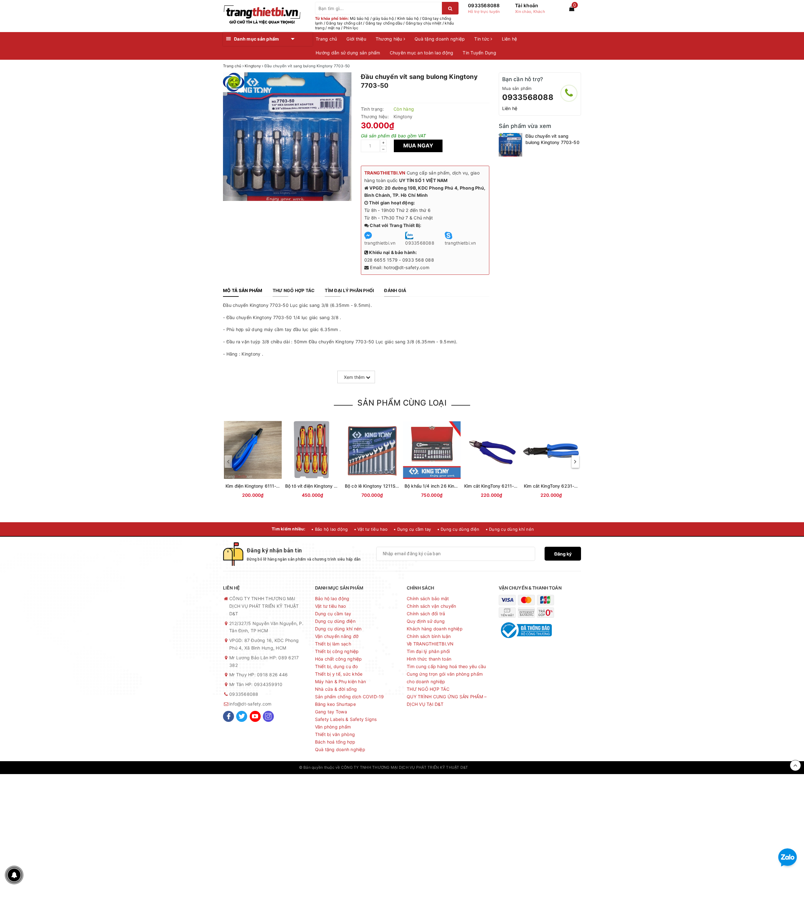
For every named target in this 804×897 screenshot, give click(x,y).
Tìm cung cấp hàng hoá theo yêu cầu (446, 666)
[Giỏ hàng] (571, 8)
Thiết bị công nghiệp (337, 651)
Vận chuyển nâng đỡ (337, 636)
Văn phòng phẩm (333, 726)
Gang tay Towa (331, 711)
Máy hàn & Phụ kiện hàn (340, 681)
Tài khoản (526, 5)
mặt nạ (334, 27)
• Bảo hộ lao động (329, 529)
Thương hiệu (390, 39)
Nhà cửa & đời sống (336, 689)
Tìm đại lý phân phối (428, 651)
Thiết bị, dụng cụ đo (336, 666)
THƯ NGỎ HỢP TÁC (428, 689)
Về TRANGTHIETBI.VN (430, 643)
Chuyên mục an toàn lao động (422, 52)
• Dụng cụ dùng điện (458, 529)
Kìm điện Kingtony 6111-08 (253, 486)
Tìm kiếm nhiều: (288, 528)
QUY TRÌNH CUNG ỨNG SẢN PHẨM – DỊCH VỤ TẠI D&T (446, 700)
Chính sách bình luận (429, 636)
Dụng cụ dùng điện (335, 621)
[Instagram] (268, 716)
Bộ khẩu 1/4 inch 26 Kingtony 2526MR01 (448, 486)
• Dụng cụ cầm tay (412, 529)
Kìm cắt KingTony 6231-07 (551, 486)
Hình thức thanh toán (429, 659)
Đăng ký (563, 553)
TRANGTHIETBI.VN (384, 172)
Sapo (500, 767)
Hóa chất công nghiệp (338, 659)
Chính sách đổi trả (426, 613)
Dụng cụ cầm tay (333, 613)
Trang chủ (326, 39)
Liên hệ (509, 39)
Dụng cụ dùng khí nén (338, 628)
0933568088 (484, 5)
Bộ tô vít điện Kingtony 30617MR (319, 486)
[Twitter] (241, 716)
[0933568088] (569, 93)
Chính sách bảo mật (428, 598)
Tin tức (482, 39)
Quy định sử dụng (426, 621)
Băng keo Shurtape (335, 704)
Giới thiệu (356, 39)
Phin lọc (351, 27)
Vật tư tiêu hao (330, 606)
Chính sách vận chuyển (431, 606)
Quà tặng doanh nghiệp (440, 39)
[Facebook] (228, 716)
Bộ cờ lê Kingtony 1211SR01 (374, 486)
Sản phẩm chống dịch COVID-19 (349, 696)
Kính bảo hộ (408, 18)
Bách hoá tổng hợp (335, 742)
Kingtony (403, 116)
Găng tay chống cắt (344, 23)
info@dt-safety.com (250, 703)
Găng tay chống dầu (384, 23)
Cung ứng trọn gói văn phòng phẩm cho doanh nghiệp (445, 677)
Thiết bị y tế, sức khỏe (339, 674)
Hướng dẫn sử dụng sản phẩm (348, 52)
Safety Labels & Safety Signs (346, 719)
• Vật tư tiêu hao (371, 529)
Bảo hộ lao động (332, 598)
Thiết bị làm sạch (333, 643)
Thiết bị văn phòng (335, 734)
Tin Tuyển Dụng (479, 52)
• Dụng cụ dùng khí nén (510, 529)
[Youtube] (255, 716)
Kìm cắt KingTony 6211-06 (491, 486)
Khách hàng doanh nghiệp (435, 628)
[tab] (243, 290)
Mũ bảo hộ (359, 18)
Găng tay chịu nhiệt (424, 23)
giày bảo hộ (383, 18)
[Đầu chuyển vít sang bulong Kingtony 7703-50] (510, 145)
